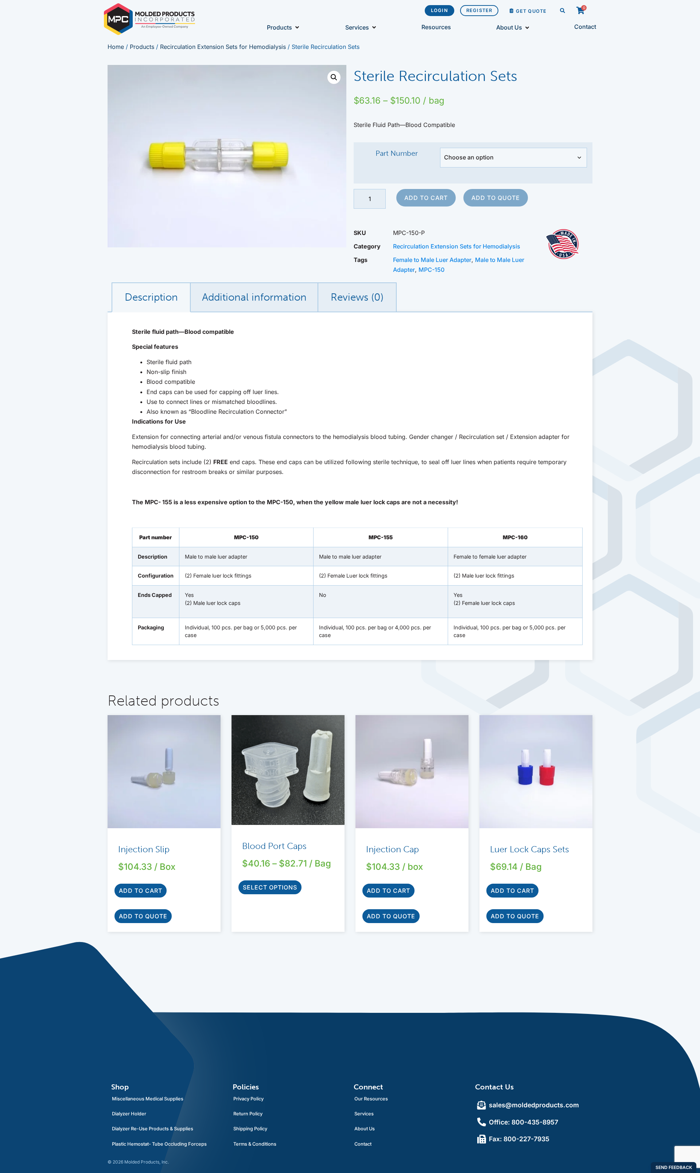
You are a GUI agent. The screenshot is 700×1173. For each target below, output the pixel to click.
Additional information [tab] (254, 297)
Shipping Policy (250, 1128)
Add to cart (426, 197)
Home (116, 46)
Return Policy (247, 1113)
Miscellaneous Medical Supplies (147, 1098)
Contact (363, 1144)
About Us (364, 1128)
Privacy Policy (248, 1098)
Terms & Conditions (254, 1144)
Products (142, 46)
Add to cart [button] (140, 890)
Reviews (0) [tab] (357, 297)
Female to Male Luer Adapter (432, 259)
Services (364, 1113)
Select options (270, 887)
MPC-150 (431, 269)
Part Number (397, 153)
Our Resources (371, 1098)
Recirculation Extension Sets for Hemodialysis (223, 46)
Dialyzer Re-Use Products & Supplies (152, 1128)
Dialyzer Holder (129, 1113)
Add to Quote (495, 197)
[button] (562, 11)
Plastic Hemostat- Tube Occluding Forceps (159, 1144)
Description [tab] (151, 297)
